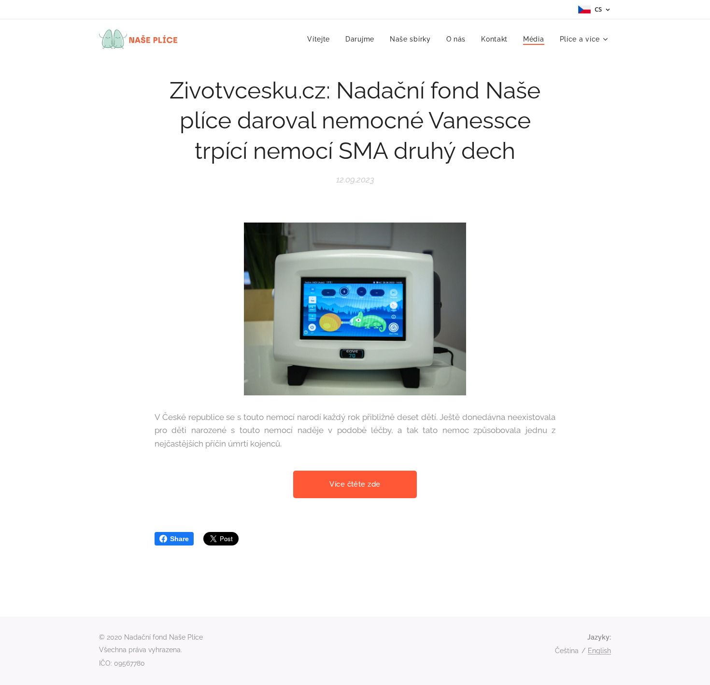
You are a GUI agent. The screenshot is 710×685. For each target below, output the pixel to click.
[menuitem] (321, 39)
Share (179, 539)
